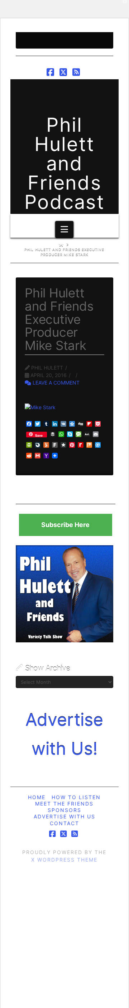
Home (37, 797)
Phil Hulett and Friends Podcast (64, 163)
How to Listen (76, 797)
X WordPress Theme (64, 860)
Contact (64, 823)
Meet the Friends (64, 804)
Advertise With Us (64, 816)
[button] (64, 229)
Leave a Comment (55, 383)
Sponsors (64, 810)
